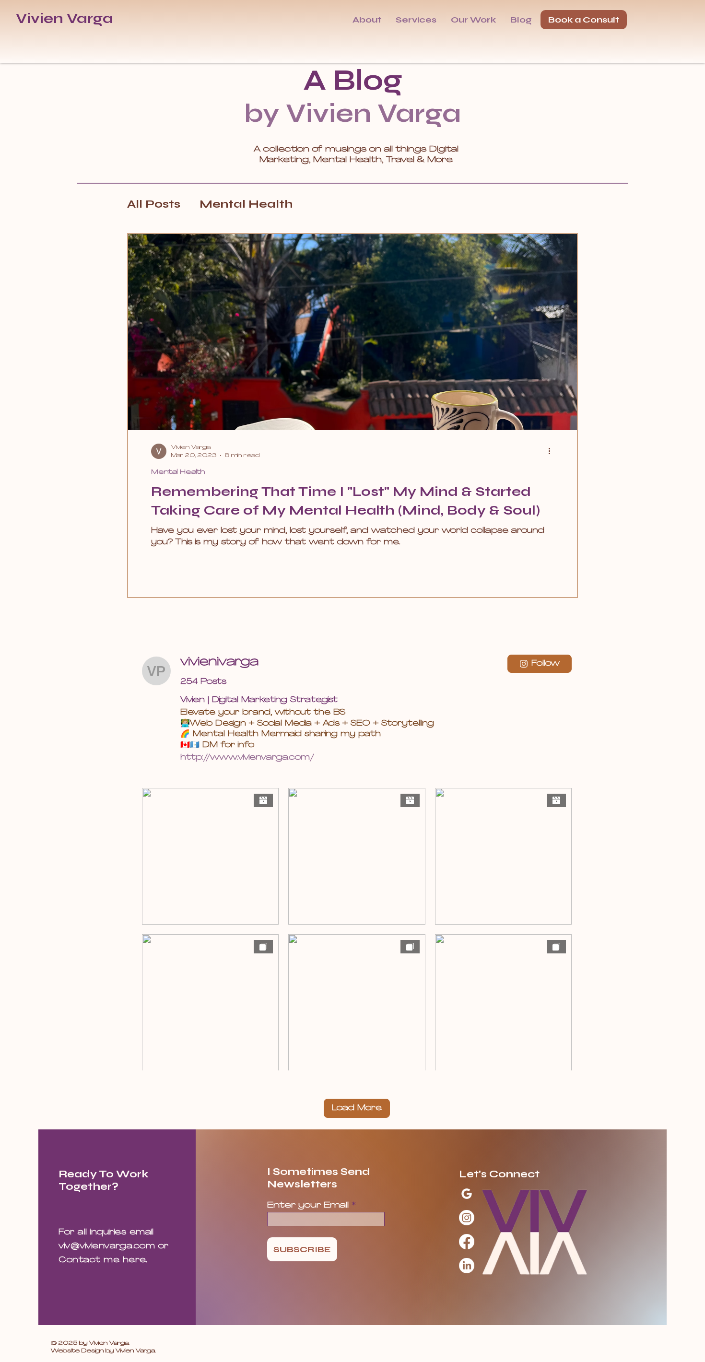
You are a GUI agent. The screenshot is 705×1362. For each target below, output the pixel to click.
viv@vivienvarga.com (107, 1246)
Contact (79, 1260)
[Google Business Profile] (466, 1193)
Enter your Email (308, 1205)
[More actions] (552, 451)
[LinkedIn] (466, 1265)
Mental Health (246, 204)
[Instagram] (466, 1217)
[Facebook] (466, 1241)
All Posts (153, 204)
